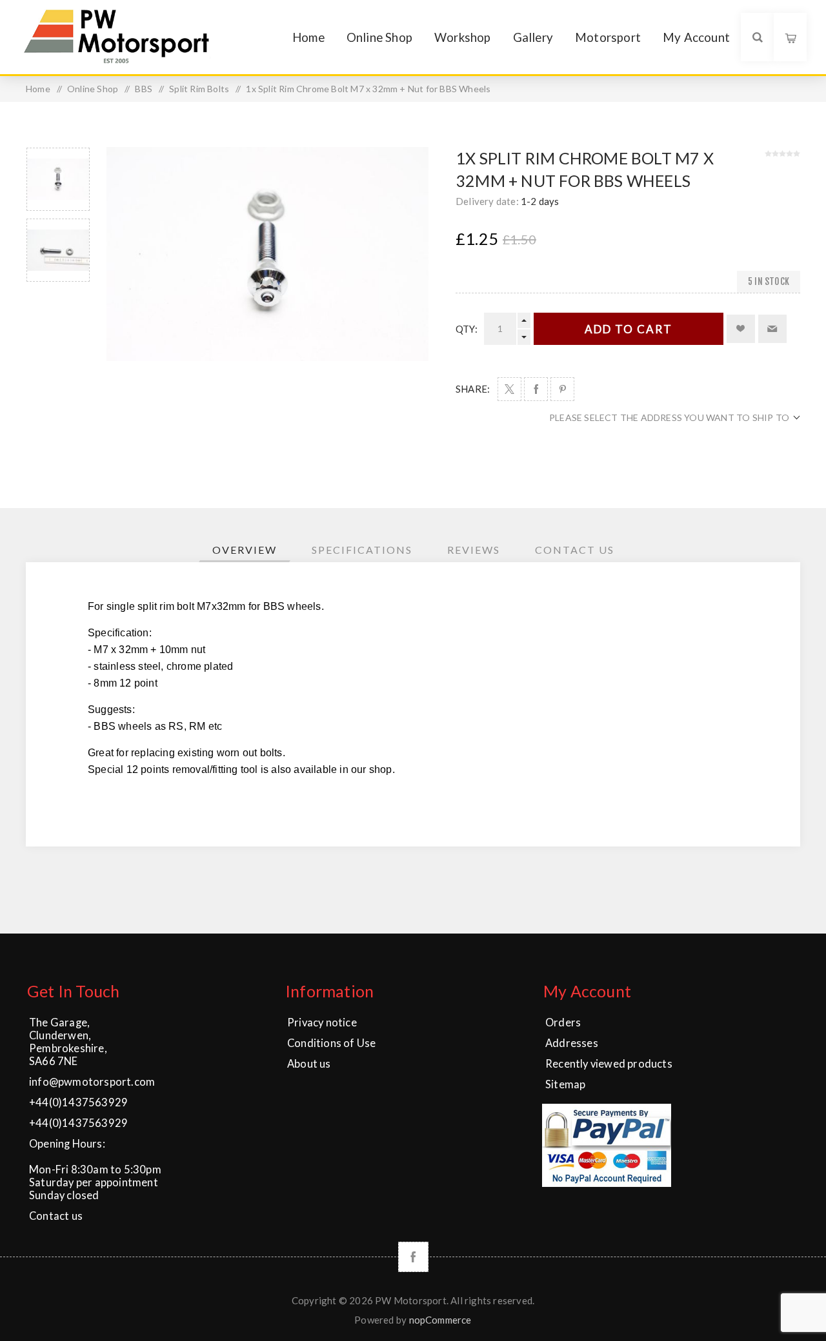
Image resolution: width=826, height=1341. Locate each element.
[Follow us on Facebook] (413, 1257)
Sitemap (565, 1084)
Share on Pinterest (562, 389)
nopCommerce (440, 1320)
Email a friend (772, 329)
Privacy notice (322, 1022)
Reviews (473, 549)
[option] (58, 179)
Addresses (571, 1043)
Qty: (467, 329)
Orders (563, 1022)
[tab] (244, 549)
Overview (244, 549)
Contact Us (574, 549)
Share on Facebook (536, 389)
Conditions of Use (331, 1043)
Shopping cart (790, 31)
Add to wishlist (741, 329)
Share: (473, 389)
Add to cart (628, 329)
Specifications (362, 549)
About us (309, 1063)
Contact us (56, 1215)
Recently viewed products (608, 1063)
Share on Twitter (509, 389)
